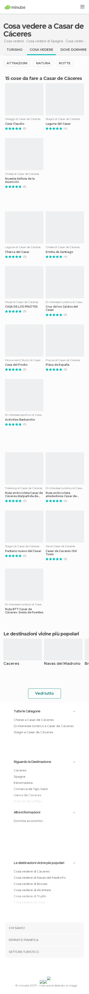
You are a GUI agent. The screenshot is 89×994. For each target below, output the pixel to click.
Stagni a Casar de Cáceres (33, 732)
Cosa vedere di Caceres (32, 871)
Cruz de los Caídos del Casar (62, 308)
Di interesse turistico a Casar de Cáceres (43, 726)
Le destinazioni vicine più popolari (41, 634)
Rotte (65, 63)
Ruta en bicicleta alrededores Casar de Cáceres (61, 494)
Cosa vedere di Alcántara (32, 890)
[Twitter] (43, 968)
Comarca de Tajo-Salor (31, 789)
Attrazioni (17, 63)
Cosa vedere (41, 50)
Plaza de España (57, 364)
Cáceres (20, 770)
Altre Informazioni (27, 812)
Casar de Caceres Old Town (61, 552)
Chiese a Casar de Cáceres (34, 720)
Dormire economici (28, 821)
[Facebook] (37, 968)
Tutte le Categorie (27, 711)
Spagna (19, 776)
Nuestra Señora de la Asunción (20, 180)
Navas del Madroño (62, 664)
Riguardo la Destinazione (32, 762)
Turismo (14, 50)
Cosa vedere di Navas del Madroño (40, 877)
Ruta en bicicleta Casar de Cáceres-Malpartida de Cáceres (24, 494)
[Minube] (15, 7)
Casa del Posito (16, 364)
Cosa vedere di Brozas (30, 884)
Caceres (11, 664)
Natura (43, 63)
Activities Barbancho (20, 419)
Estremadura (23, 782)
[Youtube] (55, 968)
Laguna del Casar (58, 123)
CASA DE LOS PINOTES (21, 306)
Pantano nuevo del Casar (23, 551)
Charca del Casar (17, 252)
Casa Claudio (14, 123)
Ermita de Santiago (59, 252)
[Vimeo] (49, 968)
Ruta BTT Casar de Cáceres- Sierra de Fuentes (24, 611)
